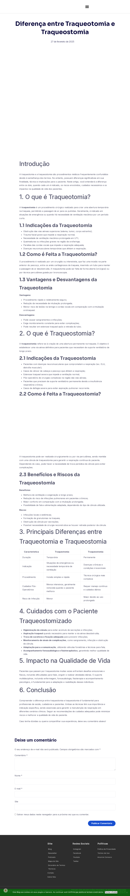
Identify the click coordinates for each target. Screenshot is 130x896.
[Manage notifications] (6, 890)
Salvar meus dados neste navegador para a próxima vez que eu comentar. (53, 814)
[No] (127, 892)
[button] (87, 6)
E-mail (18, 788)
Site (16, 801)
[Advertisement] (65, 69)
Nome (18, 775)
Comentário (21, 755)
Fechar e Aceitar (111, 892)
